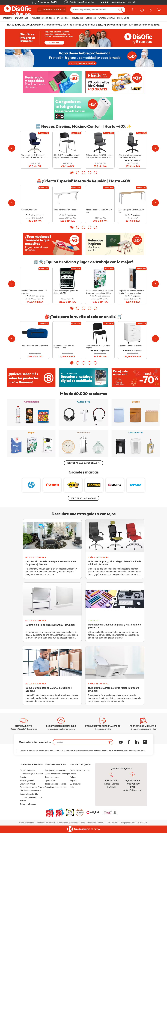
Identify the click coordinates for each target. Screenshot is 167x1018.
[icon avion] (110, 742)
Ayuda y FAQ (50, 780)
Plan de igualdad (27, 780)
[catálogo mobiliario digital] (83, 377)
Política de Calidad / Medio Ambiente (102, 823)
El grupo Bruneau (27, 770)
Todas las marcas (52, 777)
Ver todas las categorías (82, 463)
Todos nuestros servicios (55, 784)
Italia (72, 787)
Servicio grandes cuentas (56, 787)
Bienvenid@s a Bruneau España (31, 775)
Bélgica (73, 777)
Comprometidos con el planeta (31, 799)
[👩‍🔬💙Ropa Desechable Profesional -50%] (83, 58)
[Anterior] (11, 148)
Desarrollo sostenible (29, 794)
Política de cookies (26, 823)
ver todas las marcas (83, 498)
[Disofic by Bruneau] (83, 38)
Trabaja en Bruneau (28, 804)
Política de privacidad (46, 823)
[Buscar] (120, 9)
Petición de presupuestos (55, 770)
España (73, 780)
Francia (73, 774)
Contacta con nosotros (79, 770)
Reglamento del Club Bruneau (134, 823)
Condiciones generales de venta (71, 823)
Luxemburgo (75, 784)
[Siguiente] (155, 148)
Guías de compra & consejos (57, 774)
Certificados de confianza (30, 790)
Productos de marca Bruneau (32, 787)
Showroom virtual (27, 784)
